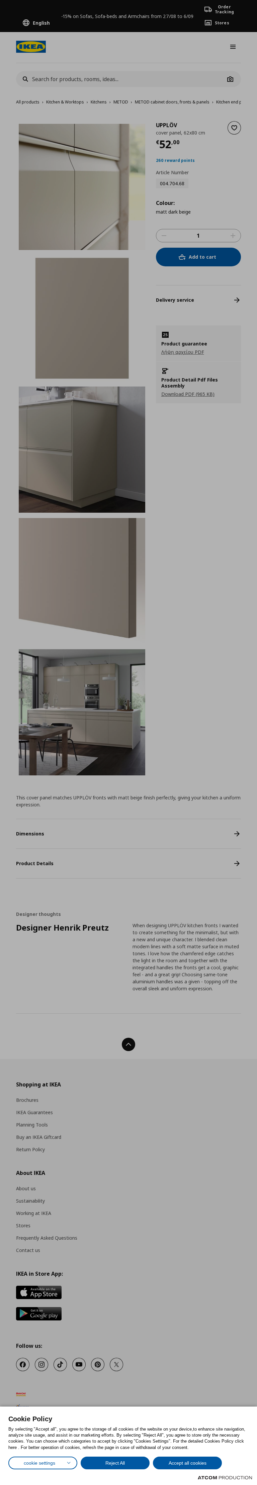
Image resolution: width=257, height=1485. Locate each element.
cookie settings (39, 1463)
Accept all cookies (187, 1463)
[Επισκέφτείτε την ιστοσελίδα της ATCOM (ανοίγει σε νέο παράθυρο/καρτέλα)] (225, 1477)
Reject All (115, 1463)
